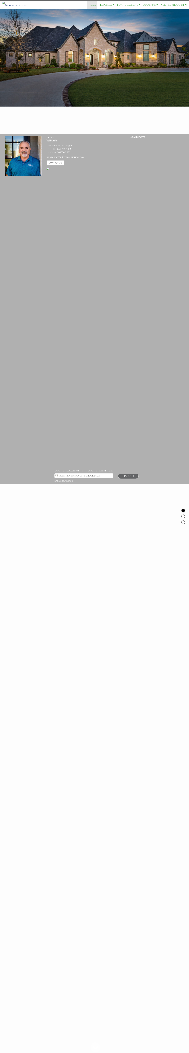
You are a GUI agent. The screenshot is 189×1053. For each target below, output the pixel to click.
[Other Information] (183, 522)
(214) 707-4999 (64, 145)
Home (92, 5)
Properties (107, 6)
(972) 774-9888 (63, 149)
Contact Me (55, 162)
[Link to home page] (16, 5)
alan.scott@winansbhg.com (65, 157)
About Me (150, 6)
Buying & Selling (129, 6)
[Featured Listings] (183, 516)
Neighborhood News (174, 5)
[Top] (183, 510)
